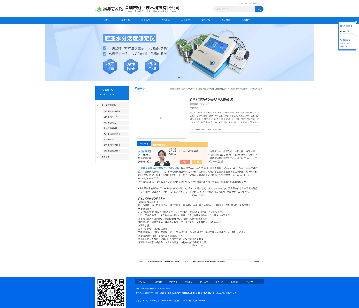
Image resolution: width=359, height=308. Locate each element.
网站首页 (142, 282)
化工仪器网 (193, 301)
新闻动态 (145, 20)
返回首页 (240, 3)
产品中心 (165, 20)
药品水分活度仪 (110, 123)
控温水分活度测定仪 (112, 111)
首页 (105, 20)
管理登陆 (201, 301)
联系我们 (256, 3)
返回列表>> (254, 262)
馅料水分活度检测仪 (112, 134)
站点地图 (176, 301)
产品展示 (190, 89)
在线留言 (248, 3)
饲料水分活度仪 (110, 117)
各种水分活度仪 (110, 139)
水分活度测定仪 (108, 105)
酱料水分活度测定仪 (112, 145)
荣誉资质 (206, 20)
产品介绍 (144, 144)
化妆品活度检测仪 (111, 128)
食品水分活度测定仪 (112, 151)
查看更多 (105, 157)
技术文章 (185, 20)
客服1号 (346, 31)
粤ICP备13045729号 (150, 301)
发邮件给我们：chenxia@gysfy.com (208, 129)
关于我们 (125, 20)
